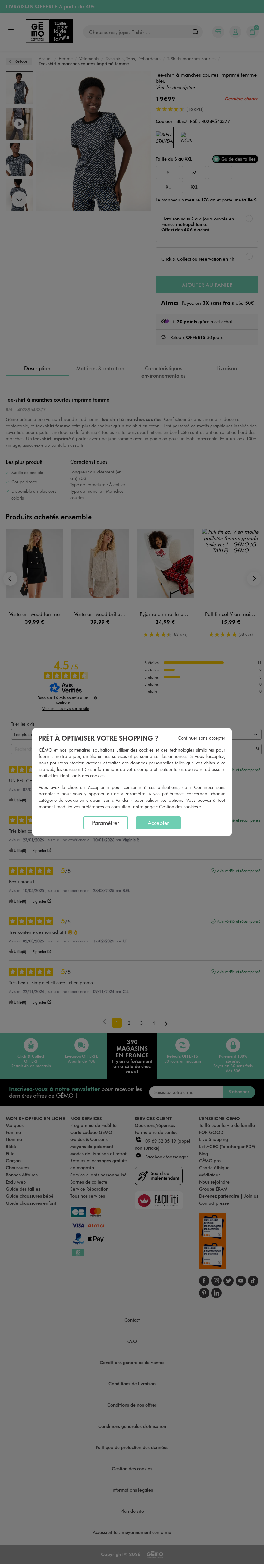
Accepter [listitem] (158, 823)
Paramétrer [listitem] (105, 823)
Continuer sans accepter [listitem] (201, 738)
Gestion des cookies (178, 806)
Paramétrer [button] (136, 794)
